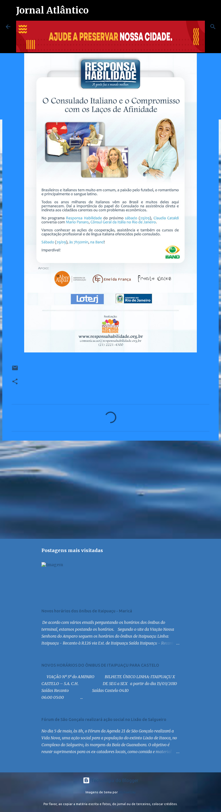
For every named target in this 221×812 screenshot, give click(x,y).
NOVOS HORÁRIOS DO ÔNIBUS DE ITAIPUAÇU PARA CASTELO (100, 665)
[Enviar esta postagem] (15, 370)
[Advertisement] (110, 489)
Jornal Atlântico (52, 10)
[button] (15, 382)
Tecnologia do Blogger (114, 780)
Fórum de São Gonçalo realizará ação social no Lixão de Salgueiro (103, 719)
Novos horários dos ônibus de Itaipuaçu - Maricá (86, 611)
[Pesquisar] (212, 27)
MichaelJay (127, 792)
